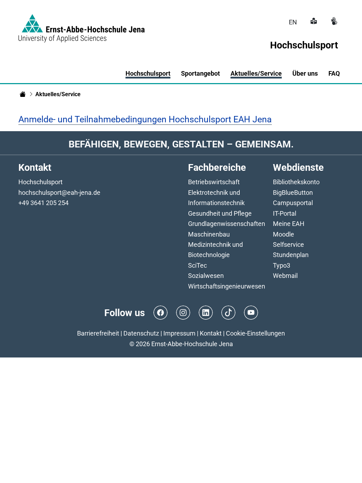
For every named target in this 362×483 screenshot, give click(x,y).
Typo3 (281, 265)
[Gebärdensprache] (333, 22)
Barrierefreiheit (98, 333)
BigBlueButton (293, 192)
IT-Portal (284, 213)
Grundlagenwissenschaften (226, 223)
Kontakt (211, 333)
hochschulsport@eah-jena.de (59, 192)
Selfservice (288, 244)
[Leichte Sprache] (313, 22)
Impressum (179, 333)
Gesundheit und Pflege (220, 213)
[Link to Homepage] (81, 24)
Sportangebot (200, 73)
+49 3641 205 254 (43, 202)
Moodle (283, 234)
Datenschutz (141, 333)
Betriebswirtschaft (214, 182)
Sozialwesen (206, 275)
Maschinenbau (209, 234)
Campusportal (293, 202)
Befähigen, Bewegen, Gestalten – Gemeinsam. (181, 144)
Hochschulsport (147, 73)
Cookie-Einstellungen (255, 333)
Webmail (285, 275)
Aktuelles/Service (256, 73)
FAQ (334, 73)
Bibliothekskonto (296, 182)
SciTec (197, 265)
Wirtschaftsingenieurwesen (226, 286)
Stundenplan (291, 254)
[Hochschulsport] (22, 94)
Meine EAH (288, 223)
